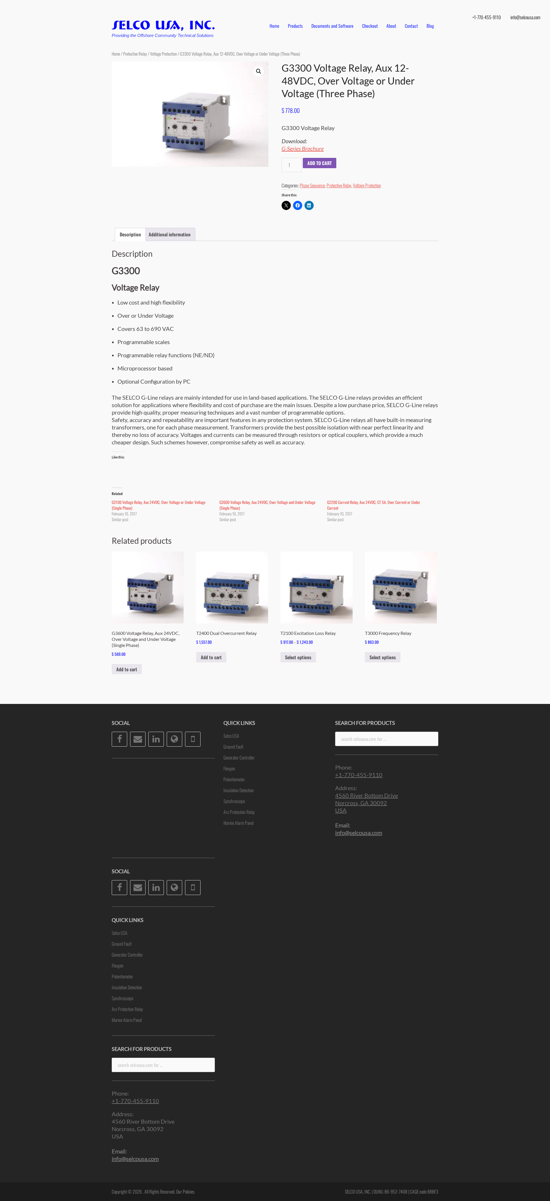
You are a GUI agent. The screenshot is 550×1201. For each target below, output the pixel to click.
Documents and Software (332, 25)
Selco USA (119, 932)
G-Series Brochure (303, 148)
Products (295, 25)
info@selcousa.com (525, 17)
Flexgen (117, 965)
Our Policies (185, 1191)
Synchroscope (122, 998)
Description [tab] (130, 234)
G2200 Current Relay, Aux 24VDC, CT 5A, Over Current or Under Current (373, 505)
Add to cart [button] (126, 669)
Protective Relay (135, 53)
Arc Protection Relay (127, 1009)
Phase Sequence (312, 185)
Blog (430, 25)
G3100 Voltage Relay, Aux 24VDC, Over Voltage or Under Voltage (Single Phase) (158, 505)
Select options (298, 657)
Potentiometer (122, 976)
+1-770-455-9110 (486, 17)
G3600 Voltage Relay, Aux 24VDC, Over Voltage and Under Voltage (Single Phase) (267, 505)
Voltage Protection (163, 53)
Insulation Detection (127, 987)
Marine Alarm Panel (127, 1019)
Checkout (370, 25)
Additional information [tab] (169, 234)
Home (274, 25)
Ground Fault (121, 943)
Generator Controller (127, 954)
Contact (411, 25)
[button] (259, 71)
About (391, 25)
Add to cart (319, 163)
